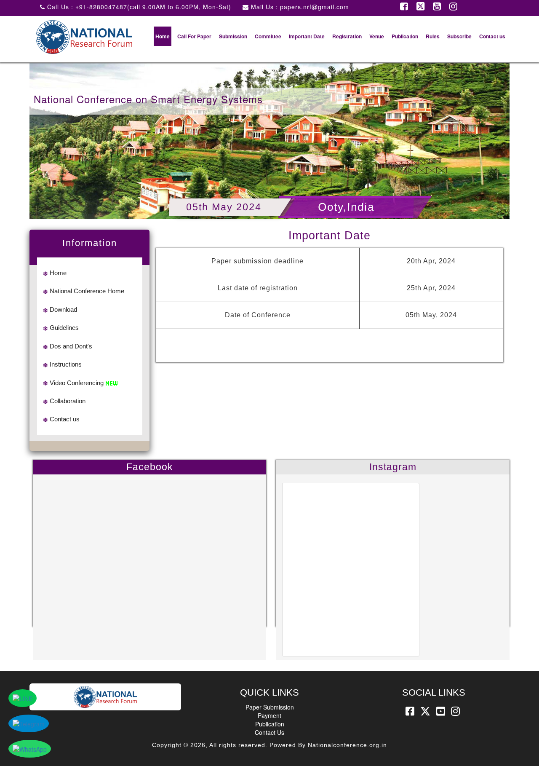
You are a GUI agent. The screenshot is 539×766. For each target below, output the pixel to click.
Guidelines (64, 327)
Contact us (492, 36)
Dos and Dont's (71, 346)
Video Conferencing (77, 382)
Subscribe (459, 36)
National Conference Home (87, 291)
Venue (376, 36)
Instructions (66, 364)
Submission (233, 36)
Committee (268, 36)
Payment (269, 715)
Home (162, 36)
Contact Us (269, 732)
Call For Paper (194, 36)
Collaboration (67, 400)
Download (63, 309)
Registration (347, 36)
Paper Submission (269, 707)
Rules (433, 36)
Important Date (307, 36)
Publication (405, 36)
